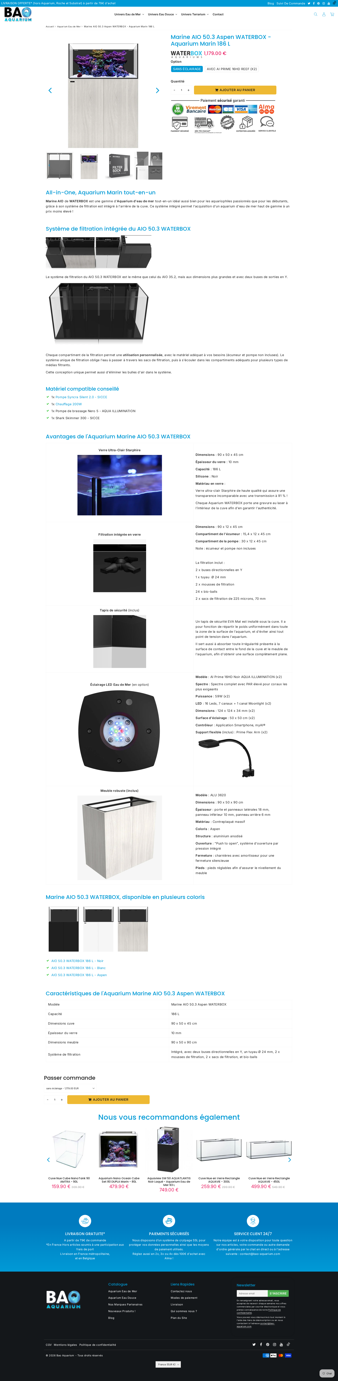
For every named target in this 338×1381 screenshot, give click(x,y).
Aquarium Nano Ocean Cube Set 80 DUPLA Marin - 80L (119, 1180)
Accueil (50, 26)
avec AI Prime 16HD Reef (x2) (232, 69)
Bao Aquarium (65, 1355)
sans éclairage (187, 69)
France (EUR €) (167, 1364)
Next (158, 90)
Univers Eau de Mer (127, 14)
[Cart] (332, 14)
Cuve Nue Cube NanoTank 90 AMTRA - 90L (69, 1180)
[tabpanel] (89, 165)
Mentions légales (65, 1344)
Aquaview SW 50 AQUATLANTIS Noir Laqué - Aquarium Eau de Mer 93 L (169, 1181)
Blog (271, 3)
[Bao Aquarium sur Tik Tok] (334, 3)
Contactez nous (181, 1291)
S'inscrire (278, 1293)
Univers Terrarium (193, 14)
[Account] (324, 14)
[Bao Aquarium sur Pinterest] (319, 3)
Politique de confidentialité (97, 1344)
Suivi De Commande (291, 3)
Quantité (177, 81)
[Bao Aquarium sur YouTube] (329, 3)
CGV (49, 1344)
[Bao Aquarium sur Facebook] (314, 3)
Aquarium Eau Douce (122, 1297)
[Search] (316, 14)
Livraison (177, 1304)
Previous (50, 90)
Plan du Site (179, 1318)
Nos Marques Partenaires (125, 1304)
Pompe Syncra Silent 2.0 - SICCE (81, 397)
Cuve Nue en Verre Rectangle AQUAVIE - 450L (269, 1180)
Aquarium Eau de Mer (69, 26)
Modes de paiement (184, 1297)
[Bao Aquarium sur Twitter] (309, 3)
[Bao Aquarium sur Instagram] (324, 3)
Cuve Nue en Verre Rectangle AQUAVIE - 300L (219, 1180)
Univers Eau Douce (161, 14)
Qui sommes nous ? (184, 1311)
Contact (218, 14)
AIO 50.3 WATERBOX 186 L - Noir (77, 961)
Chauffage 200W (69, 404)
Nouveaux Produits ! (121, 1311)
